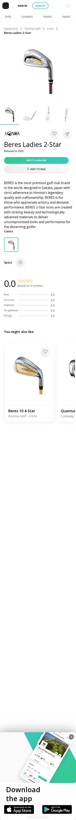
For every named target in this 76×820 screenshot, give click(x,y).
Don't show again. (38, 817)
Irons (50, 28)
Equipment (11, 28)
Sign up (40, 6)
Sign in (22, 6)
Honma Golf (33, 28)
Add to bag (38, 169)
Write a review (36, 160)
